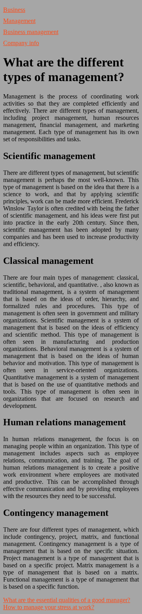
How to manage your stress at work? (48, 607)
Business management (30, 31)
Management (19, 20)
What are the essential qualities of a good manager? (66, 600)
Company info (21, 43)
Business (14, 9)
